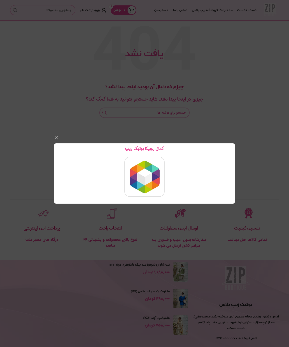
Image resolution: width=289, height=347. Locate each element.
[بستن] (56, 137)
